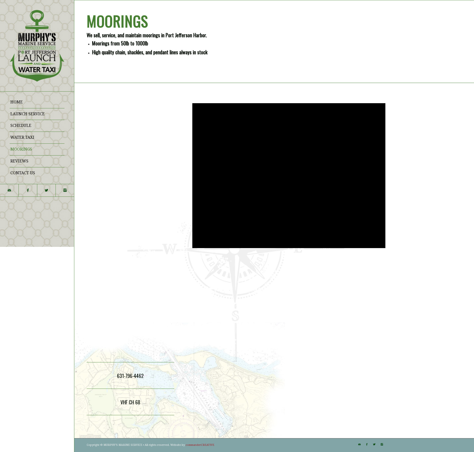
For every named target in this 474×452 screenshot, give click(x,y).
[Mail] (9, 190)
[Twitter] (46, 190)
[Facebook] (28, 190)
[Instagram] (65, 190)
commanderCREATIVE (200, 445)
